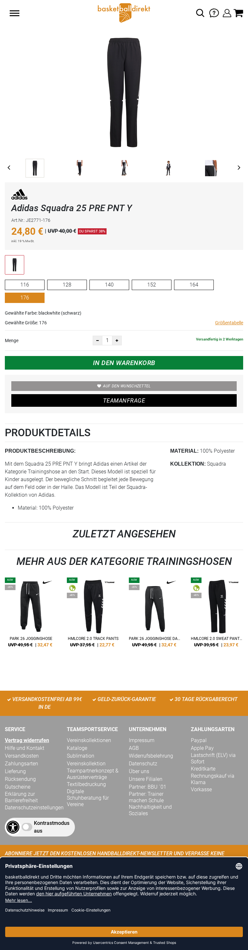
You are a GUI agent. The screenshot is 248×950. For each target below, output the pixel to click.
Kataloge (77, 748)
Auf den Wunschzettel (127, 386)
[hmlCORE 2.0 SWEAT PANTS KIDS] (217, 614)
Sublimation (80, 756)
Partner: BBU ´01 (147, 787)
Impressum (141, 740)
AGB (134, 748)
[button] (14, 13)
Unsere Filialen (145, 779)
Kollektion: (188, 464)
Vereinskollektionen (89, 740)
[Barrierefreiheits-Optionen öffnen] (13, 827)
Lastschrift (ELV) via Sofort (213, 758)
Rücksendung (20, 779)
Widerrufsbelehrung (151, 756)
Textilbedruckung (86, 784)
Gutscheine (17, 787)
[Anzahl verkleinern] (97, 340)
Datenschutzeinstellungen (34, 807)
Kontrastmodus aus (51, 827)
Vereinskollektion (86, 764)
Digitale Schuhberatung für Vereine (88, 797)
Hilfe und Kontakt (24, 748)
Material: (184, 451)
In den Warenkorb (124, 363)
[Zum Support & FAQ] (214, 12)
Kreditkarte (203, 769)
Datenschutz (143, 764)
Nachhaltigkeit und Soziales (150, 810)
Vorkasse (201, 789)
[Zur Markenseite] (19, 195)
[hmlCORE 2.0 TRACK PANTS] (93, 614)
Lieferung (15, 771)
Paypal (199, 740)
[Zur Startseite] (124, 12)
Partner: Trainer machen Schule (146, 797)
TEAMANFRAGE (124, 400)
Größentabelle (229, 322)
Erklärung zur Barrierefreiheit (21, 797)
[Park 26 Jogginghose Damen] (155, 614)
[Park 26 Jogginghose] (31, 614)
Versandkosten (22, 756)
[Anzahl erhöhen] (117, 340)
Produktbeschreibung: (40, 451)
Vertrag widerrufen (27, 740)
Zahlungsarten (21, 764)
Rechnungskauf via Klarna (212, 779)
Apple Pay (202, 748)
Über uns (139, 771)
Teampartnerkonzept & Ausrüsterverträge (93, 774)
